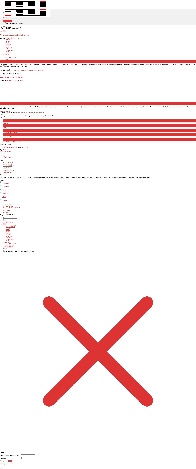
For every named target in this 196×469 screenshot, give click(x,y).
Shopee (4, 200)
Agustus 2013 (7, 172)
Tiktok (4, 190)
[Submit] (3, 219)
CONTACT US (7, 204)
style (26, 70)
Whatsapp (5, 193)
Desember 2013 (7, 170)
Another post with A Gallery (11, 77)
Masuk (10, 461)
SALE (4, 31)
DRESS (8, 230)
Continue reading (5, 69)
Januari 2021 (6, 164)
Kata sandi (3, 458)
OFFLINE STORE (8, 206)
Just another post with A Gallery (12, 141)
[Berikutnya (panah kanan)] (2, 468)
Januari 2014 (6, 169)
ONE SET (9, 237)
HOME (5, 22)
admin (21, 38)
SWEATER (9, 236)
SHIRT (8, 228)
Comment (13, 132)
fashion (23, 70)
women (31, 70)
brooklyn (17, 70)
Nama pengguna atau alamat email (10, 455)
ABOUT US (6, 242)
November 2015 (7, 166)
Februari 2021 (7, 163)
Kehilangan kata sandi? (6, 464)
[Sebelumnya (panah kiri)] (0, 468)
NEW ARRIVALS (8, 222)
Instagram (5, 186)
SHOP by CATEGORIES (10, 225)
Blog (4, 127)
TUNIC (8, 231)
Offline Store (6, 212)
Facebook (5, 183)
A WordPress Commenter (10, 147)
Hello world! (6, 132)
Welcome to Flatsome (9, 137)
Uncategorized (7, 157)
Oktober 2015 (7, 167)
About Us (5, 123)
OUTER (8, 234)
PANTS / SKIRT (10, 239)
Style (1, 31)
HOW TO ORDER (8, 62)
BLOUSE (8, 233)
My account (6, 210)
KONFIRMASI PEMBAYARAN (11, 207)
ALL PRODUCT (10, 227)
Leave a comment (38, 70)
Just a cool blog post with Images (14, 35)
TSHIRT (8, 240)
